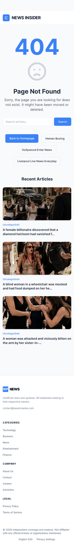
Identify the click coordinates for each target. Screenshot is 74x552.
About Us (8, 471)
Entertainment (10, 448)
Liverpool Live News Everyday (37, 161)
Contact (7, 477)
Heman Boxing (55, 138)
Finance (7, 454)
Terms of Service (12, 512)
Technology (9, 430)
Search (62, 121)
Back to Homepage (21, 138)
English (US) (26, 539)
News (6, 442)
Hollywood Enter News (37, 149)
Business (8, 436)
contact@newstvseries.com (18, 408)
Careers (7, 483)
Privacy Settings (46, 539)
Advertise (8, 489)
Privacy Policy (11, 506)
